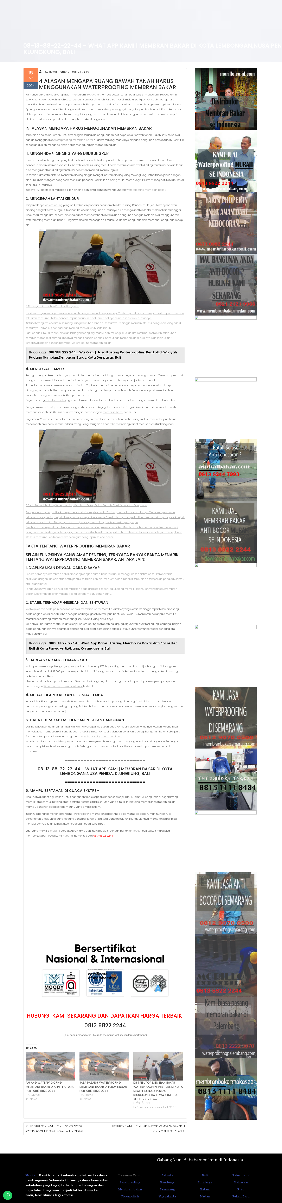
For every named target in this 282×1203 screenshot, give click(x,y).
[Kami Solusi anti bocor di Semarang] (226, 903)
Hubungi (68, 835)
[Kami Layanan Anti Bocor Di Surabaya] (226, 594)
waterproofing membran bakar (73, 140)
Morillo (30, 1175)
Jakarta (167, 1175)
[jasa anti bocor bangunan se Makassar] (226, 1089)
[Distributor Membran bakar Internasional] (226, 99)
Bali (205, 1175)
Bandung (167, 1182)
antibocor (135, 830)
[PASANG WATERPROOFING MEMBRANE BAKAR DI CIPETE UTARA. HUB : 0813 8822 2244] (50, 1066)
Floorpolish (130, 1196)
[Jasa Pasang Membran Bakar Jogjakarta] (226, 656)
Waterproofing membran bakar (63, 686)
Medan (205, 1196)
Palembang (241, 1175)
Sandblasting (130, 1182)
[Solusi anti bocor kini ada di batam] (226, 841)
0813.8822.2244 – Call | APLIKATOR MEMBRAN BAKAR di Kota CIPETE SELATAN (147, 1128)
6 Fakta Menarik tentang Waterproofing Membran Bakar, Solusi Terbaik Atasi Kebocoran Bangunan (86, 505)
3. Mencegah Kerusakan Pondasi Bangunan (52, 306)
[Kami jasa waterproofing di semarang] (226, 718)
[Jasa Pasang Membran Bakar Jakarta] (226, 408)
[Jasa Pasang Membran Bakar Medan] (226, 284)
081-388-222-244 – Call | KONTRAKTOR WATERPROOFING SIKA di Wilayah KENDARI (54, 1128)
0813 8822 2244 (105, 1025)
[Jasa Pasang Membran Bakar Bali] (226, 223)
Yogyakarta (167, 1196)
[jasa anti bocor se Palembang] (226, 1027)
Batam (205, 1189)
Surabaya (205, 1182)
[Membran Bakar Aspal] (226, 161)
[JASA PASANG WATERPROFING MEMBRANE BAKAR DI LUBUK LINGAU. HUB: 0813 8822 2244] (104, 1066)
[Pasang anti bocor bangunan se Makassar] (226, 779)
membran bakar (55, 400)
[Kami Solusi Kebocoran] (226, 470)
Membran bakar (130, 1189)
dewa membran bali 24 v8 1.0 (69, 72)
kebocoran (94, 94)
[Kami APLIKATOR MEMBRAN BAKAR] (226, 532)
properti (55, 830)
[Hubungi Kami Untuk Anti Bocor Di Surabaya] (226, 346)
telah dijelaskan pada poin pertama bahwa (53, 609)
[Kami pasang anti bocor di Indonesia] (226, 965)
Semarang (167, 1189)
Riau (240, 1189)
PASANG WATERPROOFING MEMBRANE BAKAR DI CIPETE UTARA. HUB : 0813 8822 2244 (50, 1087)
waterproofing (53, 205)
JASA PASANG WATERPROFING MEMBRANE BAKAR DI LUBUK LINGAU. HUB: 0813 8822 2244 (103, 1087)
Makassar (241, 1182)
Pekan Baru (241, 1196)
